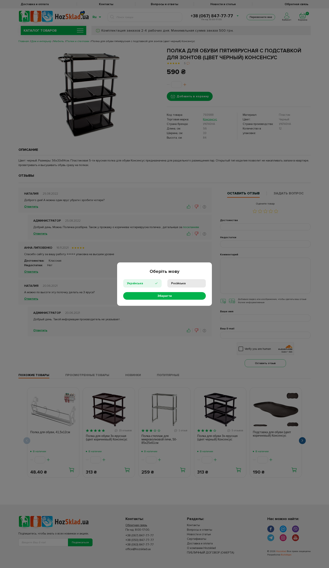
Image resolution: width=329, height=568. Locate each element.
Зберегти (164, 296)
